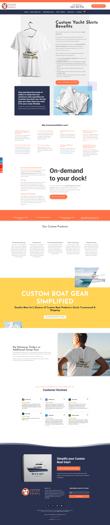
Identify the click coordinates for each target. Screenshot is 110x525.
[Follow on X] (52, 505)
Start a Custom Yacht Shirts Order (68, 468)
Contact (79, 12)
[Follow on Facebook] (48, 505)
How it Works (60, 12)
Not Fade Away (57, 519)
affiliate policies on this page (63, 511)
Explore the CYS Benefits (58, 196)
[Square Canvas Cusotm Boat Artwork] (37, 483)
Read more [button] (47, 409)
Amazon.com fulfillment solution (67, 151)
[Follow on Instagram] (57, 505)
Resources (71, 12)
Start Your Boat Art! (98, 6)
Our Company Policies (55, 517)
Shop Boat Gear (48, 12)
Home (26, 12)
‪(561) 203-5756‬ (77, 7)
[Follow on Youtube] (61, 505)
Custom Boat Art (35, 12)
